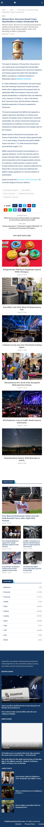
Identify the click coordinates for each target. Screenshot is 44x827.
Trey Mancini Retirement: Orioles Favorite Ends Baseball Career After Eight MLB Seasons (20, 518)
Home (4, 10)
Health (23, 602)
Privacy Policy (30, 824)
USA (23, 635)
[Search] (42, 3)
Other (23, 606)
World (11, 10)
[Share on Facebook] (20, 205)
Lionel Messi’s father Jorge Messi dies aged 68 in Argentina (32, 568)
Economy (23, 592)
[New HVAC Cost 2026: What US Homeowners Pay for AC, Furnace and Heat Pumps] (22, 291)
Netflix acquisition (9, 193)
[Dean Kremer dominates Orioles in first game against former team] (11, 558)
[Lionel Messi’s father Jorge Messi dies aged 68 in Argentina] (32, 558)
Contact (41, 824)
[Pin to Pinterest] (29, 205)
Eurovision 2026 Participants (27, 180)
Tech (23, 626)
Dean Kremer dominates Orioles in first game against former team (11, 568)
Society (23, 616)
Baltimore (23, 587)
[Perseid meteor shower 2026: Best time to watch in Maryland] (22, 441)
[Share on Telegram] (15, 210)
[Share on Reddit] (6, 210)
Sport (23, 621)
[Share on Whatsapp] (10, 210)
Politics (23, 611)
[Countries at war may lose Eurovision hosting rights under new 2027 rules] (22, 328)
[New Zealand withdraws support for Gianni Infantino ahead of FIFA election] (11, 532)
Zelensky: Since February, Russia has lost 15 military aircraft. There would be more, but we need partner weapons (21, 746)
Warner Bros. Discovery (10, 197)
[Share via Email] (29, 210)
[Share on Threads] (24, 210)
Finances (23, 597)
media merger (26, 190)
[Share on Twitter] (25, 205)
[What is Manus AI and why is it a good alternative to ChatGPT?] (22, 689)
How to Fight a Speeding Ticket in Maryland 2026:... (27, 806)
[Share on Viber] (19, 210)
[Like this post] (15, 205)
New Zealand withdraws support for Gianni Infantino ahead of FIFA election (10, 544)
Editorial (18, 824)
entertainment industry (10, 190)
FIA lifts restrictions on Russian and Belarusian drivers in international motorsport (31, 544)
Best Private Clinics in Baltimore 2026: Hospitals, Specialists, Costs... (28, 778)
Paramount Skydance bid (26, 193)
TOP (23, 630)
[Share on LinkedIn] (34, 205)
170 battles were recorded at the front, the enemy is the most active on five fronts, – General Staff (21, 754)
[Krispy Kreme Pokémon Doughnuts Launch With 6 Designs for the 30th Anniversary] (22, 253)
